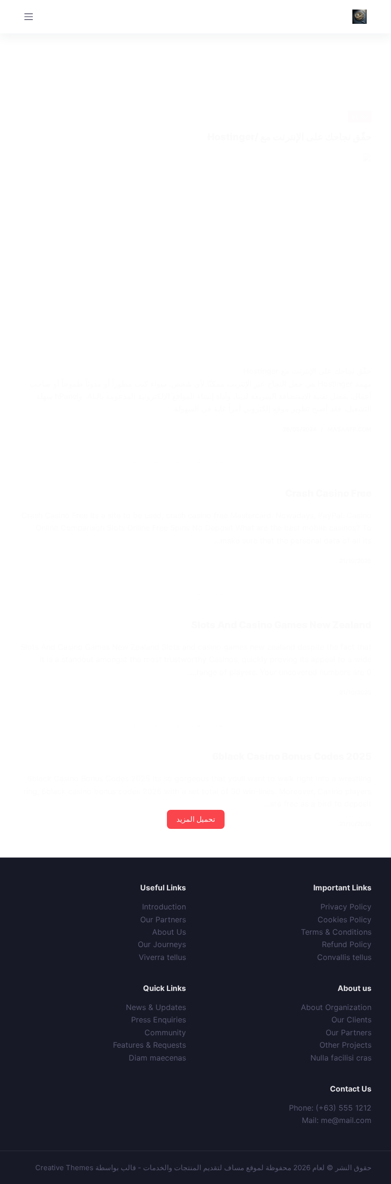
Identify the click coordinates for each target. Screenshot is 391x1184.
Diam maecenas (157, 1057)
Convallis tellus (344, 957)
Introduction (164, 906)
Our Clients (351, 1019)
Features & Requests (149, 1045)
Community (165, 1032)
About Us (169, 932)
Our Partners (163, 919)
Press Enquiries (158, 1019)
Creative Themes (64, 1167)
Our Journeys (162, 944)
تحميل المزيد (195, 819)
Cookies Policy (344, 919)
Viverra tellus (162, 957)
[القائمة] (28, 16)
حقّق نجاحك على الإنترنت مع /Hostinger (289, 137)
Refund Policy (346, 944)
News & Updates (156, 1007)
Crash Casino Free (328, 493)
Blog (360, 116)
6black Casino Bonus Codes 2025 (291, 756)
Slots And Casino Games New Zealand (281, 625)
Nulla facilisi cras (340, 1057)
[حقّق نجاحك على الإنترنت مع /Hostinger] (195, 251)
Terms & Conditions (336, 932)
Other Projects (345, 1045)
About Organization (336, 1007)
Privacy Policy (345, 906)
